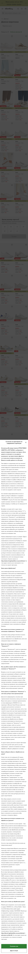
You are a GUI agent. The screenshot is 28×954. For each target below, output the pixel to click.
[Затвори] (26, 442)
